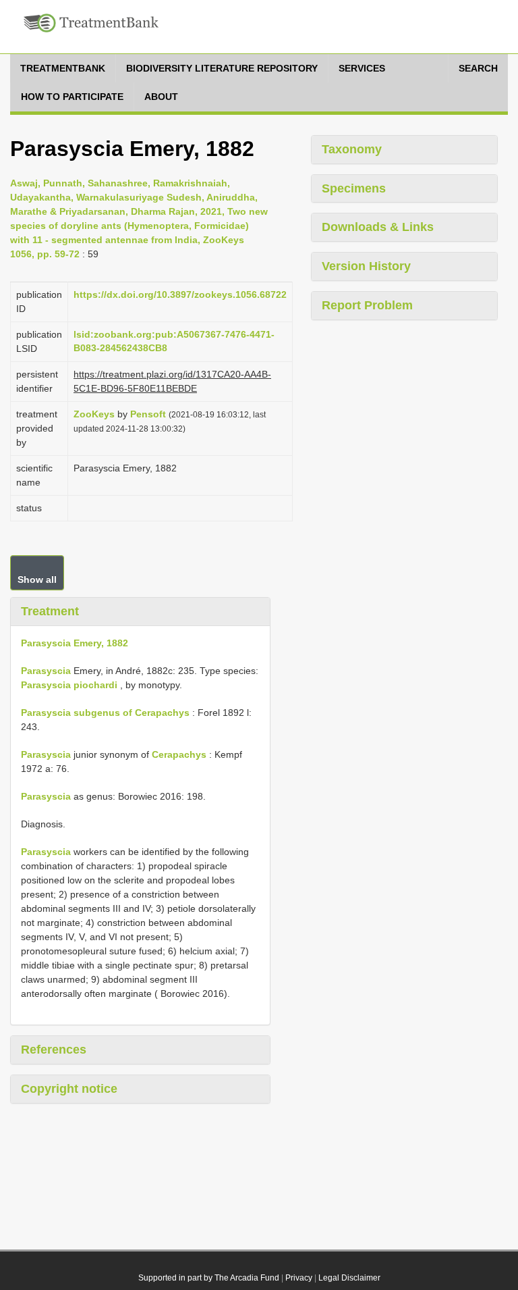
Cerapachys (179, 754)
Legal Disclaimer (349, 1278)
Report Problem (367, 305)
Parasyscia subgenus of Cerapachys (105, 712)
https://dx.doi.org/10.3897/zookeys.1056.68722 (180, 294)
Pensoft (148, 414)
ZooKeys (94, 414)
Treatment (50, 611)
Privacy (298, 1278)
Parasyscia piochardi (69, 684)
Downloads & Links (378, 227)
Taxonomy (352, 149)
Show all (37, 579)
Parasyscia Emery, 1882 (74, 643)
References (53, 1049)
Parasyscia (46, 670)
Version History (366, 266)
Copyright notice (69, 1088)
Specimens (354, 188)
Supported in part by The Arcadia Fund (208, 1278)
